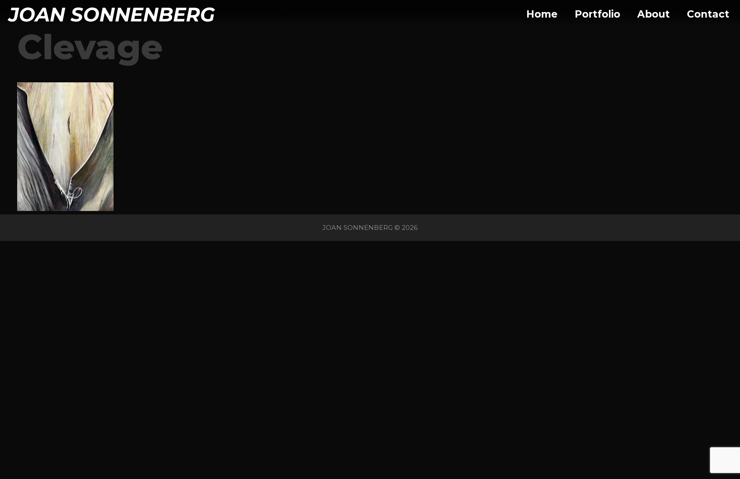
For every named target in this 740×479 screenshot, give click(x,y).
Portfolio (597, 14)
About (653, 14)
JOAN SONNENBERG (112, 14)
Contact (708, 14)
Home (542, 14)
